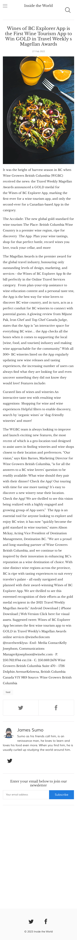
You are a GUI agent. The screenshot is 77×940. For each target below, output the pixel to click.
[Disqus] (38, 856)
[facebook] (46, 921)
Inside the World (38, 6)
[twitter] (31, 921)
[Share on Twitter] (20, 707)
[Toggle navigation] (5, 6)
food (8, 692)
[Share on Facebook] (56, 707)
